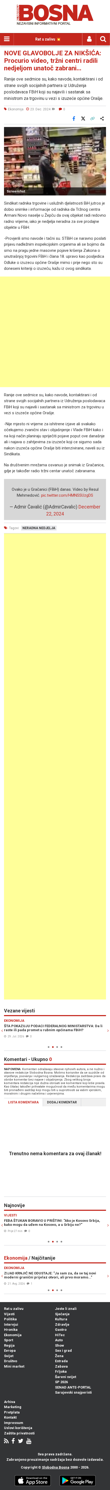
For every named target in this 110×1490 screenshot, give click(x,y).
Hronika (11, 1330)
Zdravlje (62, 1324)
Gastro (60, 1330)
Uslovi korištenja (18, 1428)
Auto (59, 1340)
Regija (9, 1345)
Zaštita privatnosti (19, 1433)
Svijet (8, 1356)
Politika (10, 1319)
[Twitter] (20, 1441)
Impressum (13, 1423)
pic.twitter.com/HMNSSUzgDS (67, 495)
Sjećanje (62, 1314)
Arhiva (9, 1402)
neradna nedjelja (38, 528)
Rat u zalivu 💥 (48, 39)
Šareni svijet (65, 1377)
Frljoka (61, 1371)
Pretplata (12, 1412)
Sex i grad (63, 1351)
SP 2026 (61, 1382)
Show (59, 1345)
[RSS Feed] (6, 1441)
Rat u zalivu (13, 1309)
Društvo (10, 1361)
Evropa (10, 1351)
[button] (101, 132)
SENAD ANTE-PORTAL (73, 1387)
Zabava (61, 1366)
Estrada (61, 1361)
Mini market (14, 1366)
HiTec (60, 1335)
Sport (8, 1340)
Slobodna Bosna (55, 1467)
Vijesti (9, 1314)
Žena (59, 1356)
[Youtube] (28, 1441)
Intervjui (11, 1324)
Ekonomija (13, 1335)
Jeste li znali (66, 1309)
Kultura (61, 1319)
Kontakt (10, 1417)
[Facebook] (13, 1441)
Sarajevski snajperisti (73, 1392)
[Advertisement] (55, 332)
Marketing (12, 1407)
